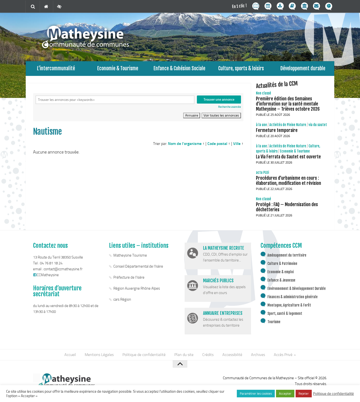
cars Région (122, 299)
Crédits (208, 354)
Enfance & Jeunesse (281, 280)
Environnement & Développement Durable (296, 288)
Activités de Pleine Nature (287, 125)
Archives (258, 354)
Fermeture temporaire (277, 130)
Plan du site (183, 354)
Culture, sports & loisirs (241, 68)
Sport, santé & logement (284, 313)
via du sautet (318, 125)
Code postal (217, 143)
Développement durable (302, 68)
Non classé (263, 93)
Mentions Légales (99, 354)
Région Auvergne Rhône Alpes (136, 288)
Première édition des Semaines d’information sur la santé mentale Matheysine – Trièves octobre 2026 (288, 104)
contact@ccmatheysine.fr (63, 269)
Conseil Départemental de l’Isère (138, 266)
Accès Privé (283, 354)
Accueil (70, 354)
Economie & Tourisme (117, 68)
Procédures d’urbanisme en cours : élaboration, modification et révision (288, 180)
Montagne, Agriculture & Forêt (289, 305)
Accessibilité (232, 354)
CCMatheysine (48, 275)
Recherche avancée (229, 106)
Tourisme (273, 322)
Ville (236, 143)
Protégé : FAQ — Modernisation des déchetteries (287, 207)
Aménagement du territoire (286, 255)
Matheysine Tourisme (130, 255)
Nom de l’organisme (185, 143)
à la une (261, 125)
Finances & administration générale (292, 297)
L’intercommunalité (56, 68)
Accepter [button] (285, 393)
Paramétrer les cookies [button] (256, 393)
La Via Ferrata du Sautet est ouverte (288, 156)
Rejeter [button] (304, 393)
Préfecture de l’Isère (128, 277)
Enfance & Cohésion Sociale (179, 68)
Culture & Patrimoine (282, 263)
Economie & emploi (280, 272)
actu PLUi (262, 172)
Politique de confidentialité (144, 354)
